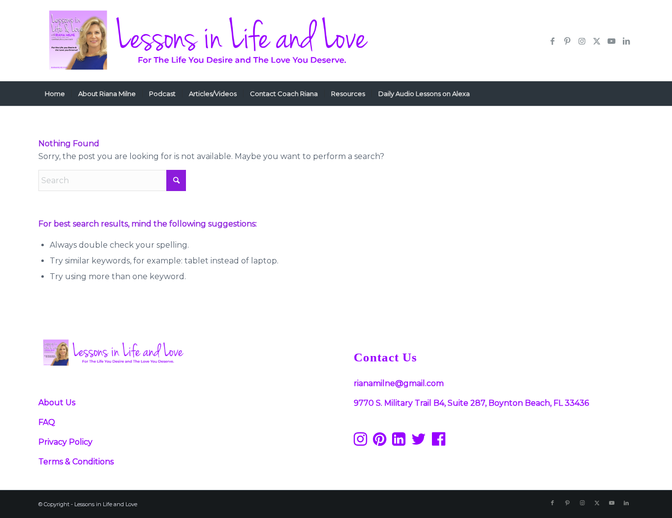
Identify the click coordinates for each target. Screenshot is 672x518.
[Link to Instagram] (582, 40)
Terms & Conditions (76, 461)
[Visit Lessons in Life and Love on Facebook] (438, 442)
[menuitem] (54, 93)
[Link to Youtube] (611, 40)
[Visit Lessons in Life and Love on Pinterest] (379, 442)
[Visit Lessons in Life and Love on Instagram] (360, 442)
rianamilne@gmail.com (399, 383)
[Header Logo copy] (205, 40)
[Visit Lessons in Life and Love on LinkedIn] (398, 442)
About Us (56, 402)
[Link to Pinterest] (567, 40)
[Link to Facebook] (552, 40)
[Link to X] (596, 40)
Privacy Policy (65, 442)
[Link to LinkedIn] (626, 40)
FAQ (46, 422)
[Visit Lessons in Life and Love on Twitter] (418, 442)
